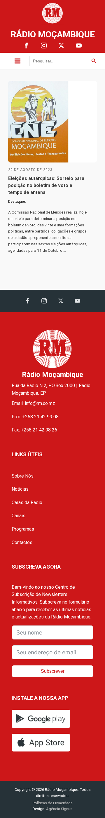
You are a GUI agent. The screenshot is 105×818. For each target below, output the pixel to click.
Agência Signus (58, 809)
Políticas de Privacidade (53, 803)
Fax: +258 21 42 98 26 (34, 430)
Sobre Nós (23, 476)
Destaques (17, 202)
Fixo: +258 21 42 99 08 (35, 417)
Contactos (22, 542)
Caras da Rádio (27, 502)
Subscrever (52, 671)
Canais (18, 515)
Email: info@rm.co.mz (33, 403)
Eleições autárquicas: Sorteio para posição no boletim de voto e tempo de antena (46, 185)
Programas (23, 529)
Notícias (20, 489)
